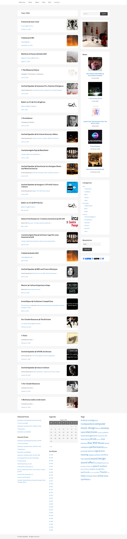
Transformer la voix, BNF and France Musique (43, 273)
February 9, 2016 (25, 343)
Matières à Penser (26, 58)
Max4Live (84, 443)
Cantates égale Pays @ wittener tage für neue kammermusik (38, 241)
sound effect (87, 462)
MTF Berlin (32, 207)
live (103, 439)
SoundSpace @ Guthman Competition (37, 301)
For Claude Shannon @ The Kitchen (36, 319)
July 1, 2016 (24, 109)
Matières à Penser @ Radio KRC (34, 54)
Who (49, 2)
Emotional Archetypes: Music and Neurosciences (45, 172)
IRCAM (93, 439)
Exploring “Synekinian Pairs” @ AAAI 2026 (28, 455)
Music (86, 194)
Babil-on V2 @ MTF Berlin (32, 203)
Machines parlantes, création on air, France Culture (46, 372)
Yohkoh (23, 42)
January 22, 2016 (25, 391)
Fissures (23, 26)
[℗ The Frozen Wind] (95, 89)
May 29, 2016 (24, 210)
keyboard (99, 439)
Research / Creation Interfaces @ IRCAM (39, 223)
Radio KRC (36, 58)
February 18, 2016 (26, 327)
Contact (57, 2)
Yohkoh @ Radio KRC (30, 253)
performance (96, 447)
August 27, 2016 (25, 61)
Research (87, 228)
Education (87, 222)
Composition (87, 189)
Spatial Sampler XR (87, 466)
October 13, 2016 (26, 29)
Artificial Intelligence (90, 217)
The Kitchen (37, 323)
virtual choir (91, 476)
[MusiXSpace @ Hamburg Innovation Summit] (95, 64)
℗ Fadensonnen (21, 461)
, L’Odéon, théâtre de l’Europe (50, 138)
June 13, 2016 (25, 142)
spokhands (85, 472)
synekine (97, 472)
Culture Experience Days (33, 289)
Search (104, 14)
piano (105, 447)
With (43, 2)
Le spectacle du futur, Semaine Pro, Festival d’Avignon (47, 90)
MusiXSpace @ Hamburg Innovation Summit (95, 74)
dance (98, 428)
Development (88, 220)
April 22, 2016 (25, 244)
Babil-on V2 (24, 106)
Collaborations (88, 206)
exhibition (105, 432)
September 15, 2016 (26, 45)
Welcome (22, 2)
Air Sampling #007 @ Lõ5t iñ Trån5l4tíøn (28, 458)
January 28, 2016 (25, 375)
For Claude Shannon (26, 323)
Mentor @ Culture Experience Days (35, 285)
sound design (98, 458)
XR (90, 479)
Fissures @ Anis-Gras (30, 22)
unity (108, 472)
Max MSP (92, 443)
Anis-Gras (30, 26)
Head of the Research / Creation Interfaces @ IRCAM (43, 219)
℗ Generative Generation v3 (25, 466)
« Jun (50, 446)
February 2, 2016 (25, 359)
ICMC (28, 42)
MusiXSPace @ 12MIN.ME (95, 169)
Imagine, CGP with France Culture (41, 191)
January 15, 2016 (25, 407)
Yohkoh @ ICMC (27, 38)
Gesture (86, 225)
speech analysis (100, 466)
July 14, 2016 (24, 77)
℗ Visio (24, 336)
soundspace (99, 463)
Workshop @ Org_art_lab (24, 464)
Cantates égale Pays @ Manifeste (34, 150)
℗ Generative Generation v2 (25, 474)
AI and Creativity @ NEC (23, 477)
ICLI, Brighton (32, 106)
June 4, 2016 (24, 194)
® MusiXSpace (95, 146)
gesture (93, 435)
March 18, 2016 (25, 293)
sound (87, 458)
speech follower (85, 469)
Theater (86, 197)
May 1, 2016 (24, 226)
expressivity (85, 435)
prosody (84, 451)
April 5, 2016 (24, 277)
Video (86, 200)
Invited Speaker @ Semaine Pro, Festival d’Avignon (42, 86)
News (85, 208)
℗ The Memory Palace (30, 70)
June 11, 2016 (25, 158)
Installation (87, 192)
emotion (100, 432)
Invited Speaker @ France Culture (35, 368)
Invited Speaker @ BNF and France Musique (39, 269)
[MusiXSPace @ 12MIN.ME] (95, 159)
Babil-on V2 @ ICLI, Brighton (33, 102)
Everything (86, 203)
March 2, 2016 (25, 311)
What (30, 2)
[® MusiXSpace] (95, 136)
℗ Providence (26, 118)
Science (85, 214)
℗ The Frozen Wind (95, 98)
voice (100, 475)
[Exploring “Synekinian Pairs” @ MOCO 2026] (95, 112)
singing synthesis (94, 455)
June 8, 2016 (24, 176)
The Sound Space (26, 305)
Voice (85, 231)
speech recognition (97, 469)
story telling (92, 472)
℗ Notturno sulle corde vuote (33, 400)
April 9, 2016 (24, 260)
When (37, 2)
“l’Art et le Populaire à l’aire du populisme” (43, 356)
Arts (84, 186)
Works (86, 211)
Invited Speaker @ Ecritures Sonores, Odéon (39, 134)
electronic (91, 432)
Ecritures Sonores (37, 138)
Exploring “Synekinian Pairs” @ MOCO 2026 (95, 122)
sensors (91, 451)
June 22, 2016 (25, 125)
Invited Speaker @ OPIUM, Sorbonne (36, 352)
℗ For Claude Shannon (30, 384)
